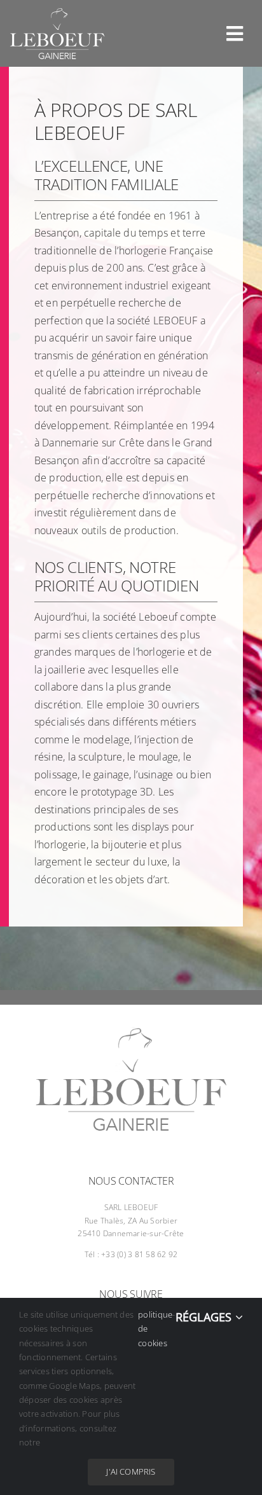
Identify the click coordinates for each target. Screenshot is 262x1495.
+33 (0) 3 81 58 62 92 (139, 1254)
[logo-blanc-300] (57, 13)
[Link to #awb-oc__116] (234, 33)
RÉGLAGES (205, 1317)
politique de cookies (155, 1329)
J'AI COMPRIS (130, 1471)
